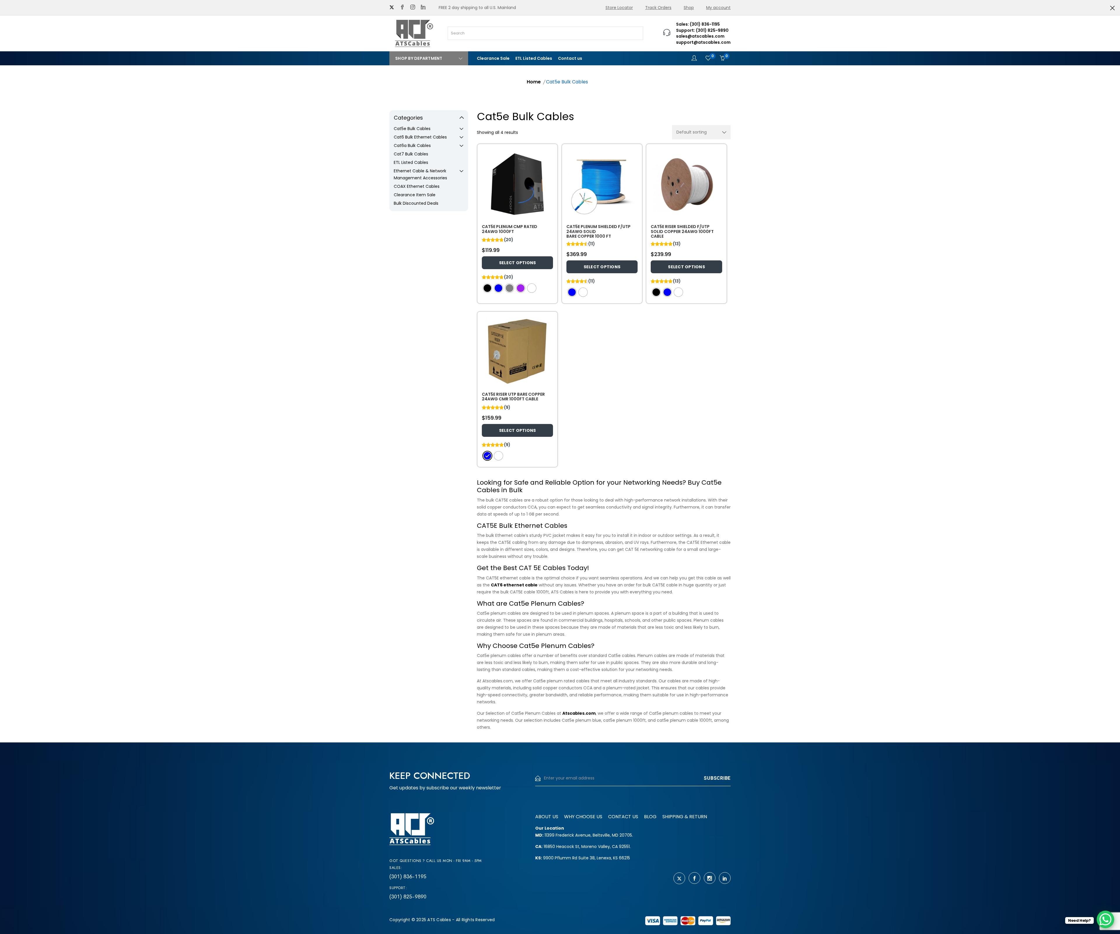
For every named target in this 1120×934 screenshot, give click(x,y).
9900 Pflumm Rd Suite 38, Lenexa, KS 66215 (582, 858)
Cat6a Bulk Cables (412, 145)
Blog (650, 816)
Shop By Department (418, 58)
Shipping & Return (684, 816)
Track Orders (658, 7)
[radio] (487, 288)
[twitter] (391, 7)
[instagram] (412, 7)
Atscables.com (579, 713)
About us (546, 816)
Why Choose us (583, 816)
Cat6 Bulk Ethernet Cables (420, 137)
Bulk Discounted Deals (416, 203)
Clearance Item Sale (414, 195)
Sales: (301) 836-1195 (698, 24)
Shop (689, 7)
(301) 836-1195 (407, 876)
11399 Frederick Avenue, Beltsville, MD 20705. (584, 835)
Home (534, 81)
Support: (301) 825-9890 (702, 30)
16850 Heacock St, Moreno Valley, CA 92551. (583, 846)
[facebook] (402, 7)
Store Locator (619, 7)
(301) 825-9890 (407, 896)
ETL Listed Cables (533, 58)
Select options (517, 263)
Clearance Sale (493, 58)
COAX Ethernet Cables (417, 186)
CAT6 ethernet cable (514, 585)
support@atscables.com (703, 42)
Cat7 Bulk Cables (411, 154)
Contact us (570, 58)
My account (718, 7)
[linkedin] (423, 7)
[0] (708, 58)
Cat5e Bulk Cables (412, 129)
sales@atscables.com (700, 36)
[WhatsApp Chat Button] (1105, 919)
